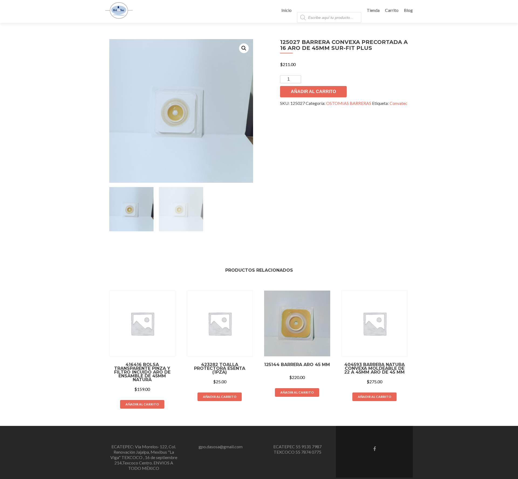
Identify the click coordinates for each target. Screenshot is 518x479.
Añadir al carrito (313, 91)
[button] (244, 48)
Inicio (286, 10)
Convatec (398, 103)
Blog (408, 10)
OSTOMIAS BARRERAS (348, 103)
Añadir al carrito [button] (142, 404)
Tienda (373, 10)
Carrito (391, 10)
